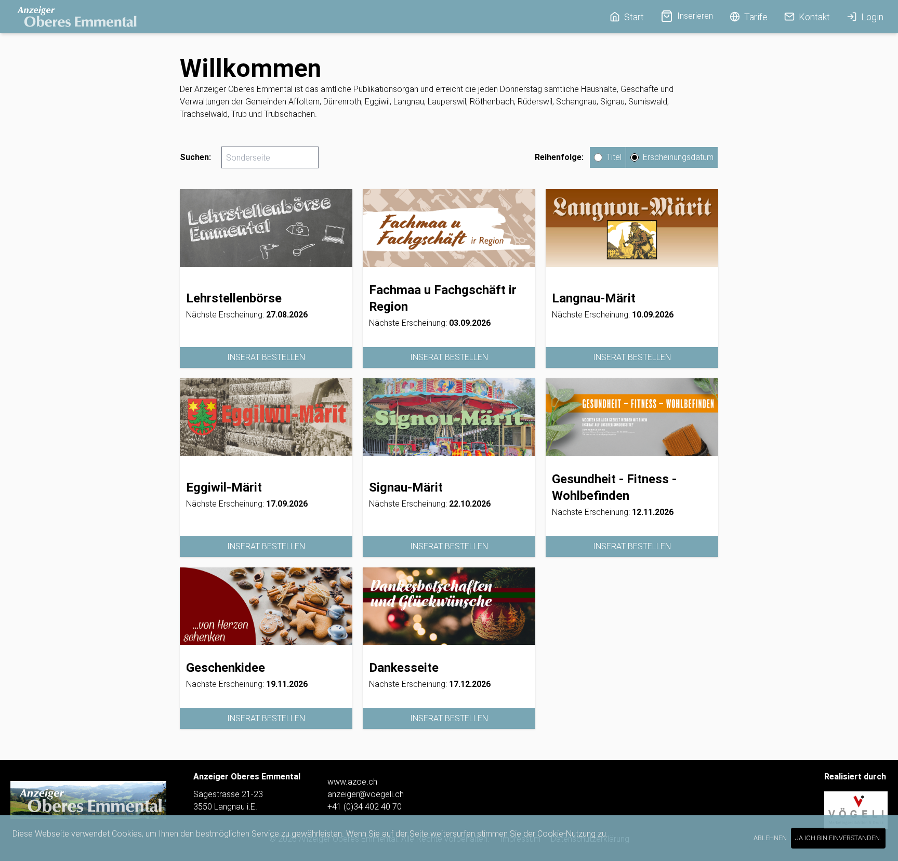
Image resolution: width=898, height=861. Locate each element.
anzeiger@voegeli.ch (365, 794)
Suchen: (195, 157)
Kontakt (814, 16)
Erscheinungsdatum (678, 157)
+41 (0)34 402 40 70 (364, 807)
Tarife (756, 16)
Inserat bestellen (266, 357)
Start (634, 16)
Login (872, 16)
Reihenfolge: (559, 157)
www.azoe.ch (352, 782)
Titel (614, 157)
